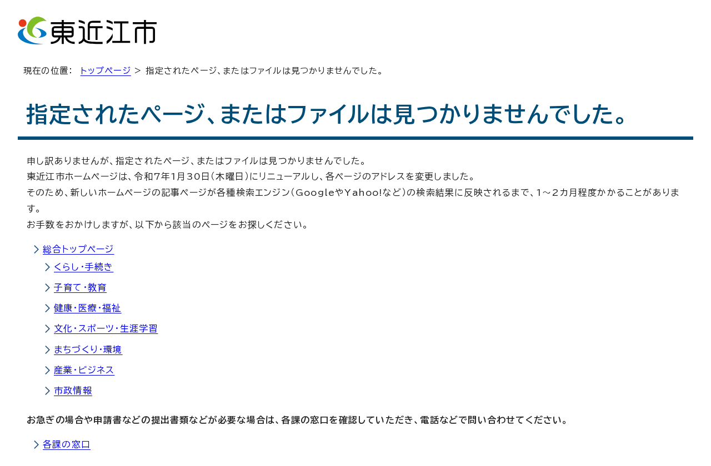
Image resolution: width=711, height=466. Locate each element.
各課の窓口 (67, 444)
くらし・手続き (83, 266)
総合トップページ (78, 249)
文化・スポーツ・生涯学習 (106, 328)
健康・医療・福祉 (88, 307)
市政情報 (73, 390)
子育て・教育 (80, 287)
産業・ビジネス (84, 370)
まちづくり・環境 (88, 349)
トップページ (106, 71)
